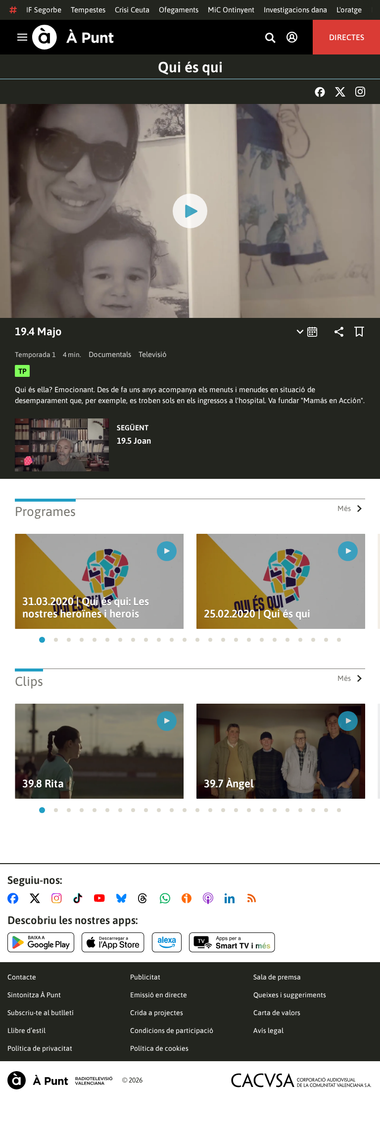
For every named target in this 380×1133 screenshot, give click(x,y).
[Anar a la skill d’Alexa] (167, 942)
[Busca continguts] (270, 38)
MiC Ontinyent (231, 9)
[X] (340, 92)
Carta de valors (276, 1013)
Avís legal (268, 1030)
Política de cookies (159, 1048)
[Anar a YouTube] (101, 898)
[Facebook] (320, 92)
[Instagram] (360, 92)
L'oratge (349, 9)
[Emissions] (307, 332)
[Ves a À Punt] (73, 37)
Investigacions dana (295, 9)
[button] (42, 640)
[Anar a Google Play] (40, 942)
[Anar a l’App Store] (113, 942)
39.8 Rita (43, 783)
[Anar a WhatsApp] (167, 898)
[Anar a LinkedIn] (231, 898)
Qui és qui (190, 66)
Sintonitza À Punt (34, 995)
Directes (346, 37)
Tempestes (88, 9)
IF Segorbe (43, 9)
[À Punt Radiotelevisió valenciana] (59, 1080)
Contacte (21, 977)
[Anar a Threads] (145, 898)
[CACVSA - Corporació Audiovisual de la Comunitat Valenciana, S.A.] (301, 1080)
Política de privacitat (39, 1048)
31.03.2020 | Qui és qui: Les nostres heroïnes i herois (85, 607)
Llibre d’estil (26, 1030)
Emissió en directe (158, 995)
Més (344, 508)
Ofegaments (178, 9)
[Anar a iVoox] (188, 898)
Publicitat (145, 977)
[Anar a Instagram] (58, 898)
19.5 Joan (134, 441)
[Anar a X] (37, 898)
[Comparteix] (338, 332)
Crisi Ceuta (132, 9)
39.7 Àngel (229, 783)
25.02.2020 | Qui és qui (257, 614)
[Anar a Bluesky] (123, 898)
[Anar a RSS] (254, 898)
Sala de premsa (277, 977)
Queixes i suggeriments (289, 995)
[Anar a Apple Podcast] (210, 898)
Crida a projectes (156, 1013)
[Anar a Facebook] (14, 898)
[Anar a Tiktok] (80, 898)
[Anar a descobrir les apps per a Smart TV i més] (232, 942)
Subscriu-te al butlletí (40, 1013)
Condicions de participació (171, 1030)
